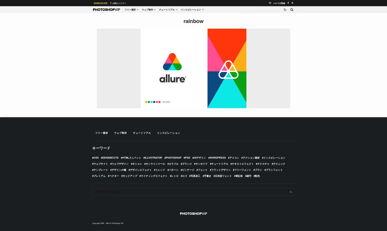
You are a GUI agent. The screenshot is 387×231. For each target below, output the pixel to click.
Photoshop (173, 157)
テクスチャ (263, 163)
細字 (249, 176)
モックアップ (130, 176)
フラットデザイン (221, 169)
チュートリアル (167, 9)
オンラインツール (155, 163)
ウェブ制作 (147, 9)
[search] (291, 192)
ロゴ (184, 176)
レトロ (175, 176)
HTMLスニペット (131, 157)
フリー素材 (130, 9)
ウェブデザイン (120, 163)
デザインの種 (119, 169)
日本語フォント (223, 176)
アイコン (234, 157)
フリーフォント (242, 169)
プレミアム (100, 176)
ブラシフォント (274, 169)
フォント (203, 169)
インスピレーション (191, 9)
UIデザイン (200, 157)
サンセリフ (201, 163)
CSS (96, 157)
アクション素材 (251, 157)
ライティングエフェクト (154, 176)
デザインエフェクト (141, 169)
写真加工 (195, 176)
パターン (174, 169)
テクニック (279, 163)
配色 (257, 176)
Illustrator (153, 157)
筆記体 (239, 176)
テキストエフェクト (243, 163)
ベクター (114, 176)
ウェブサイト (101, 163)
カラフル (174, 163)
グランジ (187, 163)
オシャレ (137, 163)
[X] (292, 3)
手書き (207, 176)
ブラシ (258, 169)
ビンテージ (188, 169)
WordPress (218, 157)
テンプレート (101, 169)
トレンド (160, 169)
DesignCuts (110, 157)
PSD (187, 157)
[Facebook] (288, 3)
